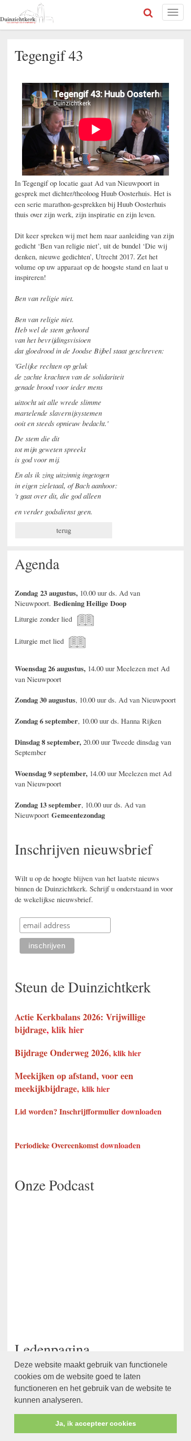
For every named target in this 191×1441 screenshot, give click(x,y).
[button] (86, 1400)
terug (63, 530)
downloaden (141, 1111)
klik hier (67, 1029)
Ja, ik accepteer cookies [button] (95, 1423)
